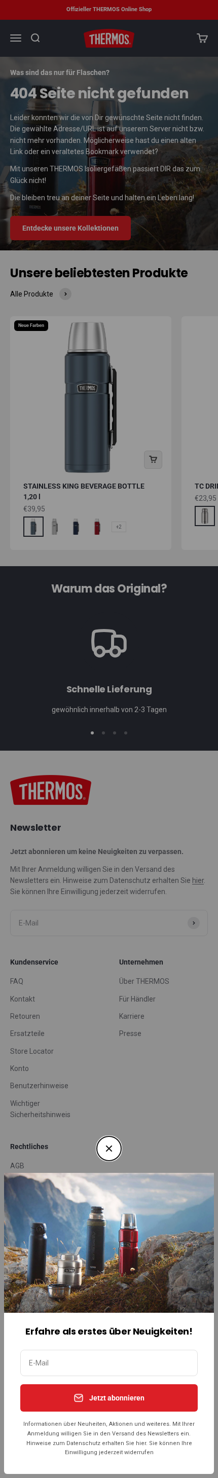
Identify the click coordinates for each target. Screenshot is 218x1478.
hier (141, 1443)
